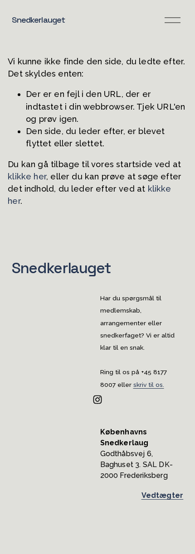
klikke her (27, 176)
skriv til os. (148, 385)
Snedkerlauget (38, 19)
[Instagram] (97, 399)
